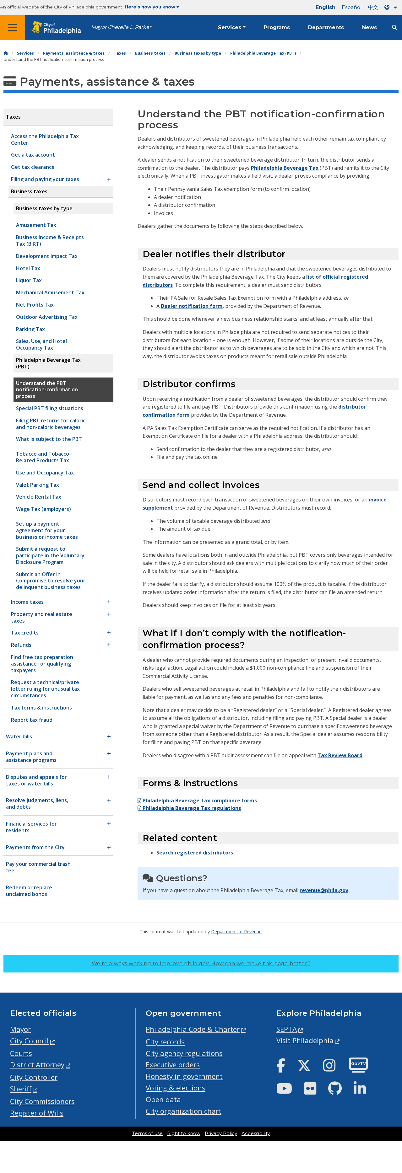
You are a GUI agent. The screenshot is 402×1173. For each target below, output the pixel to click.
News (369, 27)
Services (229, 27)
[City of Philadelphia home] (58, 28)
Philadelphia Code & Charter (193, 1029)
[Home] (5, 53)
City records (165, 1042)
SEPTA (286, 1029)
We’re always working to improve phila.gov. (201, 964)
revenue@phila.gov (324, 890)
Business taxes (150, 53)
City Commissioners (42, 1101)
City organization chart (183, 1111)
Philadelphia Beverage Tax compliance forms (199, 800)
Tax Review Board (340, 755)
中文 (373, 7)
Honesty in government (184, 1076)
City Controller (33, 1077)
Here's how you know (150, 6)
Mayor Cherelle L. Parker (121, 27)
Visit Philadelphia (305, 1040)
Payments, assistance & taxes (74, 53)
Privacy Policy (221, 1133)
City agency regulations (184, 1053)
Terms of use (147, 1133)
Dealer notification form (192, 306)
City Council (29, 1041)
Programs (277, 27)
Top (388, 1110)
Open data (163, 1099)
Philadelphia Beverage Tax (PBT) (263, 53)
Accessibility (256, 1133)
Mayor (20, 1029)
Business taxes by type (198, 53)
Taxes (120, 53)
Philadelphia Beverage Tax (284, 167)
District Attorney (37, 1064)
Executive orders (173, 1064)
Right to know (183, 1133)
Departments (326, 27)
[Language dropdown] (392, 7)
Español (352, 7)
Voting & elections (175, 1088)
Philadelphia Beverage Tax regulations (191, 808)
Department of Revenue (236, 931)
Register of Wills (36, 1113)
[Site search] (394, 27)
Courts (21, 1053)
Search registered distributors (194, 852)
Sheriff (20, 1089)
